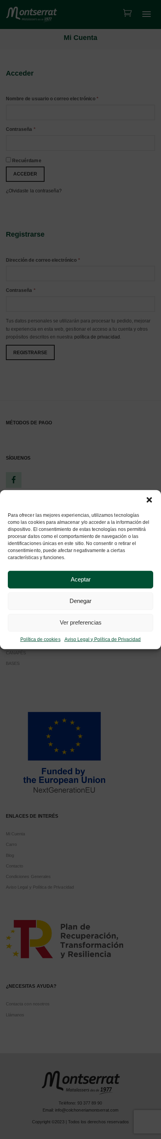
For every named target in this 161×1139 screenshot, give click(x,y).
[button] (149, 499)
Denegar (80, 601)
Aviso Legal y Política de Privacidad (102, 639)
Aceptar (81, 579)
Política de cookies (40, 639)
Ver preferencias (81, 622)
